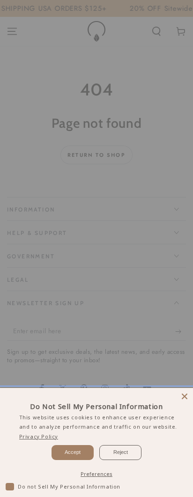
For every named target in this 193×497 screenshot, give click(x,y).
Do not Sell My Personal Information (69, 486)
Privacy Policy (38, 436)
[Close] (184, 396)
